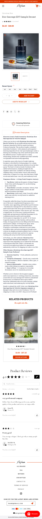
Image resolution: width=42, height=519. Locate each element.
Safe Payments (22, 123)
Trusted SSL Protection (23, 125)
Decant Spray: (8, 86)
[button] (29, 377)
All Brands (21, 466)
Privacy (21, 489)
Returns (21, 474)
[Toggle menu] (6, 6)
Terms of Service (21, 485)
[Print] (11, 111)
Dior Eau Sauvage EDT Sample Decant (21, 349)
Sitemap (31, 517)
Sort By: (29, 389)
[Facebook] (3, 111)
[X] (15, 111)
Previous (2, 335)
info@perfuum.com (22, 513)
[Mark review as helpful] (37, 415)
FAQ (21, 470)
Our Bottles (21, 477)
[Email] (7, 111)
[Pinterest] (18, 111)
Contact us (21, 481)
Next (40, 335)
